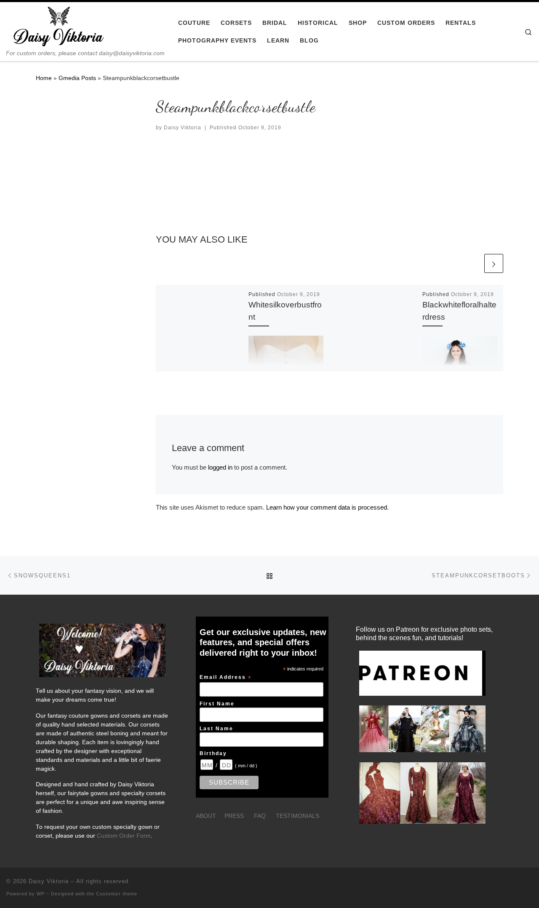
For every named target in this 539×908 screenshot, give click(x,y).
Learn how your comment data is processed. (327, 507)
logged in (220, 467)
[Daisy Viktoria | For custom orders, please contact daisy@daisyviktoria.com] (59, 26)
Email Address (226, 677)
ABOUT (206, 816)
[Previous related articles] (473, 263)
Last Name (216, 728)
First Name (217, 703)
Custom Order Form (124, 836)
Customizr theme (116, 893)
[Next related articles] (493, 263)
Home (44, 78)
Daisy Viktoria (182, 128)
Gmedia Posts (77, 78)
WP (41, 893)
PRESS (234, 816)
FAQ (260, 816)
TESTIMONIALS (297, 816)
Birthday (213, 753)
